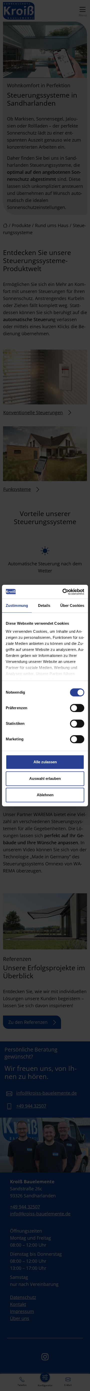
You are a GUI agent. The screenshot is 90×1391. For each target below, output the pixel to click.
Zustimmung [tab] (17, 605)
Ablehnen (45, 795)
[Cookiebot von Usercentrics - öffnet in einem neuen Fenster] (63, 591)
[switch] (77, 708)
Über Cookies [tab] (72, 605)
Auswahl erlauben (45, 778)
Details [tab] (44, 605)
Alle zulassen (45, 762)
